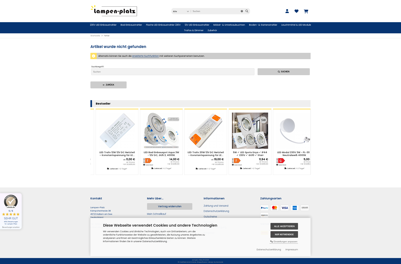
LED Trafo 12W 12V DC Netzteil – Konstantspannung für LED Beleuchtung (112, 154)
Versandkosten (126, 164)
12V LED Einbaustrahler (197, 24)
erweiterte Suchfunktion (145, 56)
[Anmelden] (287, 11)
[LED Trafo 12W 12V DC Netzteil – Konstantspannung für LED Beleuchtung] (112, 131)
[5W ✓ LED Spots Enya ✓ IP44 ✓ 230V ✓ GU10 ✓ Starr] (245, 131)
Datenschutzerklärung (269, 249)
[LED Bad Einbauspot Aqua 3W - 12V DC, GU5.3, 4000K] (157, 131)
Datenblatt (144, 165)
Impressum (292, 249)
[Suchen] (247, 11)
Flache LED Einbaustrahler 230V (163, 24)
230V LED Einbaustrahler (103, 24)
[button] (181, 11)
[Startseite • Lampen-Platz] (114, 17)
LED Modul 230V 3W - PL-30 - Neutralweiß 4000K (290, 154)
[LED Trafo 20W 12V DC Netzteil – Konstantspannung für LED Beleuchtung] (201, 131)
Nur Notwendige (284, 234)
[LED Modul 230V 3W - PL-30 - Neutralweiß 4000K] (290, 131)
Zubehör (212, 30)
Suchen (283, 71)
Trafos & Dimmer (193, 30)
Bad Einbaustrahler (131, 24)
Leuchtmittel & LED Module (296, 24)
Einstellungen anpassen (285, 241)
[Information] (242, 11)
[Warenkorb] (306, 11)
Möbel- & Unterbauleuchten (229, 24)
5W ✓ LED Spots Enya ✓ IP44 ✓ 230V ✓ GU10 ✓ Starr (245, 154)
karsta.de (219, 262)
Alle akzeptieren (284, 226)
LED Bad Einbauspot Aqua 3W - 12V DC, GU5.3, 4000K (157, 154)
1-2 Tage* (118, 168)
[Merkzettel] (296, 11)
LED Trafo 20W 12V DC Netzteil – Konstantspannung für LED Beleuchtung (201, 154)
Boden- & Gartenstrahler (263, 24)
